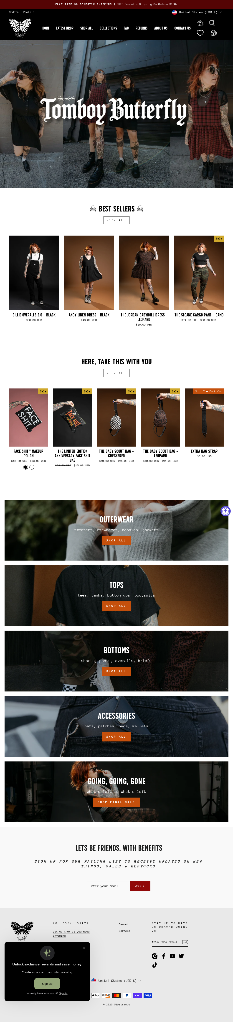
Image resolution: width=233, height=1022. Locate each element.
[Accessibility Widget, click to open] (225, 511)
